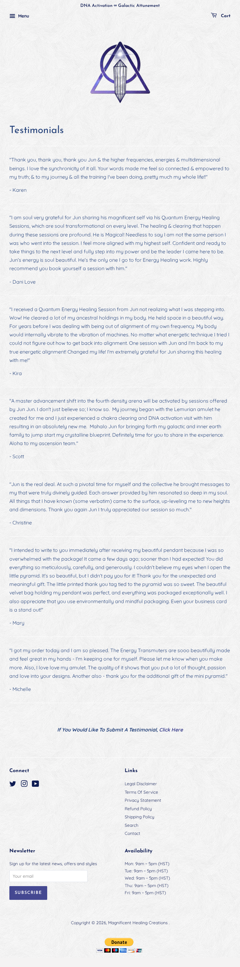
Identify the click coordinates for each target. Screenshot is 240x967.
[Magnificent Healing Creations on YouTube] (35, 784)
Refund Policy (138, 808)
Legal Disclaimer (141, 783)
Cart (225, 16)
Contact (132, 833)
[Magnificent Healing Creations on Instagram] (24, 784)
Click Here (171, 729)
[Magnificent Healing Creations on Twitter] (12, 784)
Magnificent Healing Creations (138, 922)
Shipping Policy (139, 816)
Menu (23, 16)
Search (131, 825)
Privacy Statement (143, 800)
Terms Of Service (141, 792)
